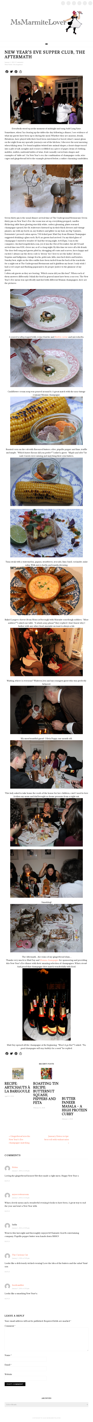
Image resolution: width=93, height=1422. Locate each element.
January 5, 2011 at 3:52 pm (20, 1288)
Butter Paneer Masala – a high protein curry (74, 1106)
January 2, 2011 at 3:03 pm (20, 1258)
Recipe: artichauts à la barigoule (17, 1087)
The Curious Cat (20, 1255)
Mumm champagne (49, 960)
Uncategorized (18, 64)
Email (8, 1365)
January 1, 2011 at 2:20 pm (20, 1171)
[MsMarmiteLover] (46, 37)
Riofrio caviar (61, 337)
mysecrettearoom (20, 1194)
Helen (15, 1167)
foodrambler (18, 1285)
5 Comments (19, 62)
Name (8, 1355)
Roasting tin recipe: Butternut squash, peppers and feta (46, 1093)
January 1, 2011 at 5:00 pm (20, 1228)
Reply (7, 1181)
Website (8, 1374)
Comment (10, 1326)
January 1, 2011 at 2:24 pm (20, 1198)
